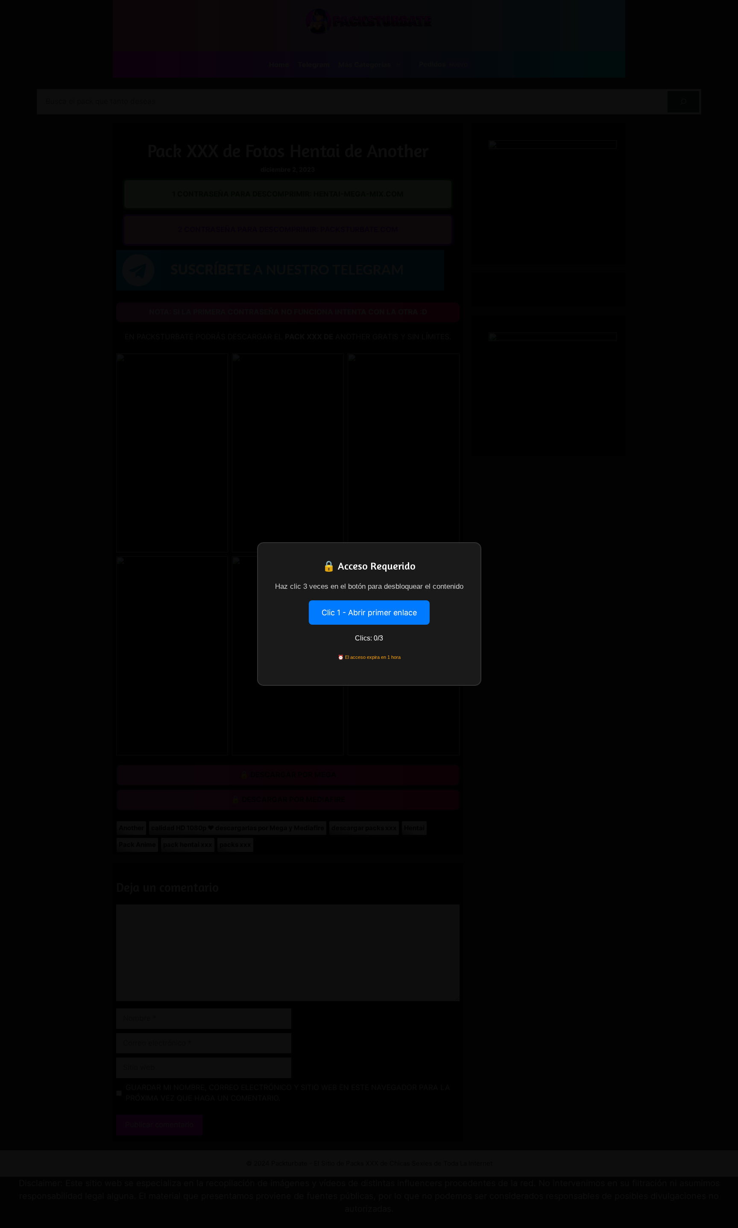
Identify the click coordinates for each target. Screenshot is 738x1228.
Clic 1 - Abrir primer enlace (369, 612)
